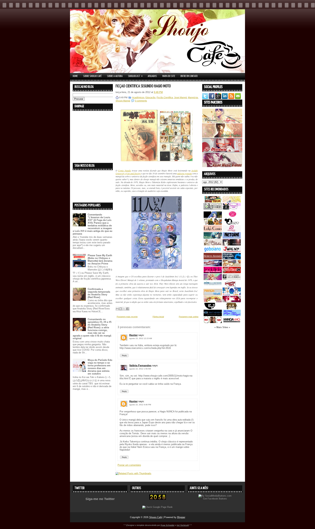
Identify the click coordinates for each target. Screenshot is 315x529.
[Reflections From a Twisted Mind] (213, 224)
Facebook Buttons (217, 498)
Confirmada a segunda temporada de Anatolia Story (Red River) (99, 293)
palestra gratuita (184, 173)
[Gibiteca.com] (213, 201)
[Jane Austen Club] (213, 244)
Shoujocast (135, 76)
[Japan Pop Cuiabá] (232, 230)
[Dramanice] (232, 217)
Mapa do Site (168, 76)
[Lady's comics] (213, 230)
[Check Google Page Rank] (157, 507)
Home (75, 76)
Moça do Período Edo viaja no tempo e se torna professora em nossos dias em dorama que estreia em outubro (100, 367)
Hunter (133, 335)
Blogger (181, 517)
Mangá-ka (193, 97)
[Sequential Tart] (232, 286)
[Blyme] (213, 208)
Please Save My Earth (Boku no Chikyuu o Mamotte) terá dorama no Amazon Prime (100, 259)
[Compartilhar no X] (124, 309)
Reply (124, 355)
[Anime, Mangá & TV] (232, 258)
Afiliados (152, 76)
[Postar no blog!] (120, 309)
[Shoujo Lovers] (232, 294)
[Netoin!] (232, 237)
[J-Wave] (232, 251)
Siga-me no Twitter (100, 499)
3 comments (141, 101)
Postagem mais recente (127, 317)
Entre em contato (189, 76)
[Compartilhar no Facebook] (127, 309)
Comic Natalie (124, 170)
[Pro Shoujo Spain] (232, 301)
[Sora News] (232, 272)
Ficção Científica (165, 97)
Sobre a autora (114, 76)
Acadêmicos (138, 97)
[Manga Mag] (232, 322)
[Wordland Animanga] (213, 265)
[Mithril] (213, 237)
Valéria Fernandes (140, 365)
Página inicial (158, 317)
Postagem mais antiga (188, 317)
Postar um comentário (129, 465)
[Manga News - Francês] (213, 294)
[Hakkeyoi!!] (232, 308)
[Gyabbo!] (213, 217)
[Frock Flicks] (213, 272)
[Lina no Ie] (232, 201)
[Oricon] (213, 315)
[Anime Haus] (232, 244)
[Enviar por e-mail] (117, 309)
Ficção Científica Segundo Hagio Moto (143, 86)
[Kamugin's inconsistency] (213, 279)
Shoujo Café (155, 517)
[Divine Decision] (232, 265)
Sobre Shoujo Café (92, 76)
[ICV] (213, 308)
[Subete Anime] (213, 258)
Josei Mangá (180, 97)
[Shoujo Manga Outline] (213, 301)
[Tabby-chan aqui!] (232, 208)
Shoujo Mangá (123, 101)
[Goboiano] (213, 251)
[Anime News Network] (213, 286)
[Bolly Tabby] (213, 322)
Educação (150, 97)
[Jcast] (232, 224)
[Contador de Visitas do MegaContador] (157, 499)
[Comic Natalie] (232, 279)
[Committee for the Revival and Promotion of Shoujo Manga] (232, 315)
